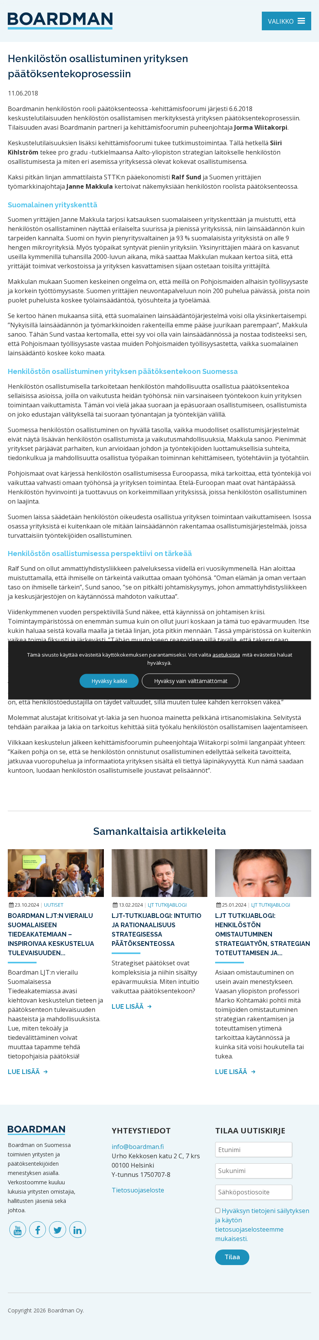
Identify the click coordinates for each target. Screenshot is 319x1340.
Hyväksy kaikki (109, 680)
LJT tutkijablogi (167, 904)
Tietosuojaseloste (138, 1190)
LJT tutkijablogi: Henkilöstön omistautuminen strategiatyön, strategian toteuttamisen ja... (262, 934)
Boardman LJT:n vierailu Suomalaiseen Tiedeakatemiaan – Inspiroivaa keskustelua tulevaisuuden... (51, 934)
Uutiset (53, 904)
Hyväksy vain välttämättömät (191, 680)
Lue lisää (24, 1072)
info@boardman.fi (138, 1146)
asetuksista (226, 654)
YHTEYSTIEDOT (141, 1130)
